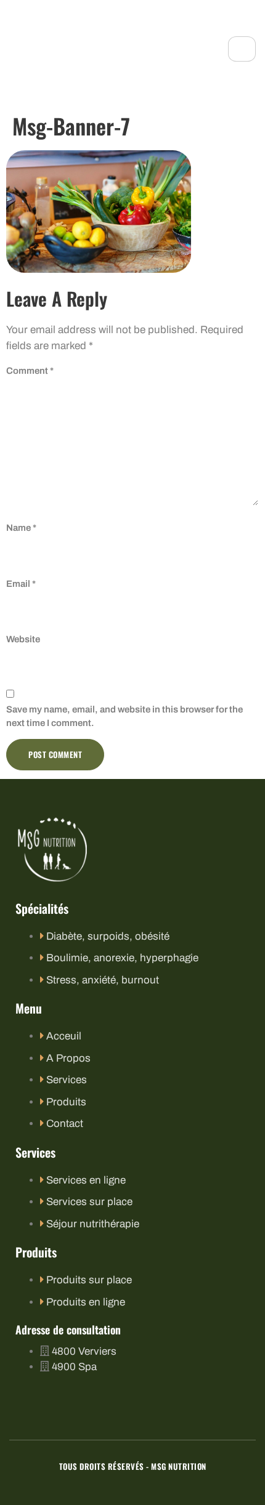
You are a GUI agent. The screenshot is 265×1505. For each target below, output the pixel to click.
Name (21, 528)
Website (23, 639)
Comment (30, 371)
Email (21, 584)
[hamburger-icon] (242, 49)
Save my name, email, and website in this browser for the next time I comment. (124, 716)
